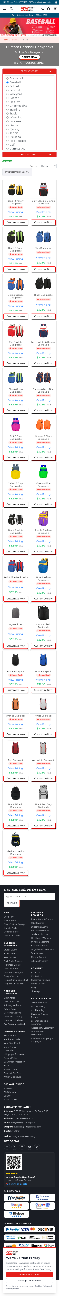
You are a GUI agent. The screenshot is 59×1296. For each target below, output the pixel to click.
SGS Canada (10, 1092)
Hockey (15, 101)
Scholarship (37, 953)
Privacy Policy (12, 1289)
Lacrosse (15, 121)
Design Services (11, 976)
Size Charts (9, 998)
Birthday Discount (40, 930)
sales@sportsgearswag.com (23, 1123)
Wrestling (16, 117)
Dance (14, 125)
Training (15, 109)
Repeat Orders (11, 968)
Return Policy (10, 1058)
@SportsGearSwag (25, 1136)
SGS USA (8, 1088)
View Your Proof (12, 1043)
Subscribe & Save (39, 927)
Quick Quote (11, 949)
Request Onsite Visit (14, 983)
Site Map (35, 991)
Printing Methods (12, 1005)
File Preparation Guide (15, 1024)
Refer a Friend (38, 957)
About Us (35, 972)
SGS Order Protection (14, 1062)
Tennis (14, 133)
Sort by (33, 166)
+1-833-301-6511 (40, 15)
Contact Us (36, 976)
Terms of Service (39, 1002)
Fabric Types (10, 1009)
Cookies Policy (41, 1286)
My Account (10, 1035)
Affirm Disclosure (12, 1077)
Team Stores (10, 957)
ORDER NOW (29, 57)
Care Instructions (12, 1013)
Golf (12, 144)
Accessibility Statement (42, 1028)
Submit (12, 903)
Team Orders (10, 953)
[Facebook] (7, 1147)
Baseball (16, 40)
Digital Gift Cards (12, 935)
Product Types (29, 154)
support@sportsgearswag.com (27, 1127)
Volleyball (16, 94)
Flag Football (18, 140)
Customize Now (16, 222)
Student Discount (40, 934)
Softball (15, 86)
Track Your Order (12, 1039)
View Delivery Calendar (11, 1049)
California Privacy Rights (39, 1015)
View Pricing (15, 212)
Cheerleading (19, 105)
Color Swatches (11, 1001)
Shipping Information (14, 1054)
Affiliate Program (39, 961)
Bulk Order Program (14, 961)
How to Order (11, 1069)
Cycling (15, 129)
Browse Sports (29, 71)
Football (15, 90)
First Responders (39, 945)
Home (5, 40)
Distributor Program (14, 972)
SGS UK (7, 1096)
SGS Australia (10, 1099)
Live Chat (15, 1131)
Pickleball (16, 136)
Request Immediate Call (16, 980)
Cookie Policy (38, 1010)
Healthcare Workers (41, 938)
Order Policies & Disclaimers (39, 1033)
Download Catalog (13, 1016)
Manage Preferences (29, 1280)
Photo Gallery (38, 983)
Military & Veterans (40, 942)
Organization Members (42, 949)
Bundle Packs (10, 928)
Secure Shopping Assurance (39, 1022)
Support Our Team (13, 1073)
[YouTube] (29, 1147)
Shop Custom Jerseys (14, 924)
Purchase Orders (12, 965)
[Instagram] (22, 1147)
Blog (33, 987)
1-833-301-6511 (23, 1118)
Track (13, 113)
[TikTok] (37, 1147)
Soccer (14, 98)
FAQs (6, 1065)
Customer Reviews (40, 980)
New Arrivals (10, 920)
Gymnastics (17, 148)
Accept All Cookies (29, 1274)
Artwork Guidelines (13, 1020)
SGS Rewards (37, 923)
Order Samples (11, 932)
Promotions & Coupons (42, 919)
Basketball (16, 78)
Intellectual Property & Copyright (42, 1040)
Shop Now (9, 917)
